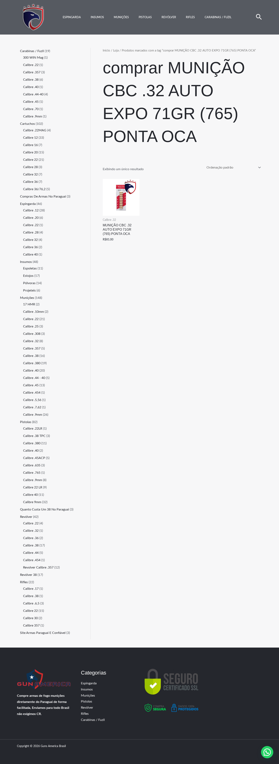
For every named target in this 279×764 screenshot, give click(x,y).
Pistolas (145, 17)
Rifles (190, 17)
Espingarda (72, 17)
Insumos (97, 17)
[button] (259, 17)
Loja (116, 50)
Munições (121, 17)
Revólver (169, 17)
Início (106, 50)
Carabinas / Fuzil (218, 17)
